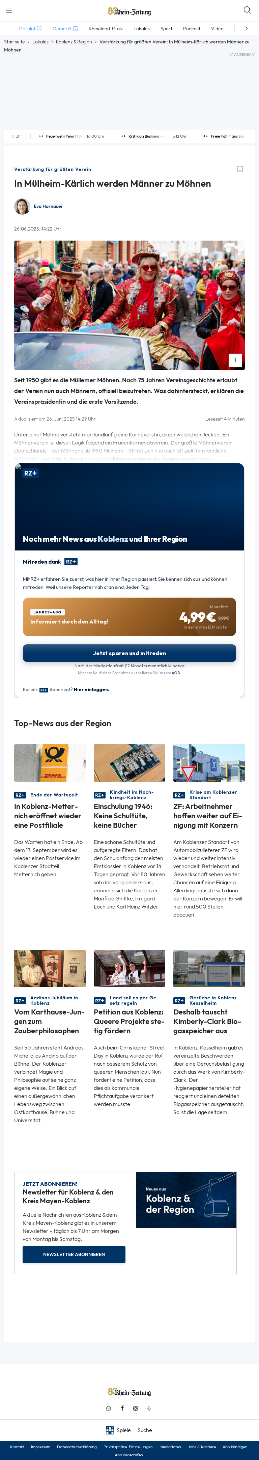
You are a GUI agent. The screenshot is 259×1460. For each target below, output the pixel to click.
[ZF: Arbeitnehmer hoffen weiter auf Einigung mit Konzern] (209, 762)
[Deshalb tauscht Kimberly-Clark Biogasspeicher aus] (209, 967)
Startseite (14, 42)
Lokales (40, 42)
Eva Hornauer (48, 206)
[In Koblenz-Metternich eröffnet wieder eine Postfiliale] (50, 762)
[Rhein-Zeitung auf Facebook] (122, 1408)
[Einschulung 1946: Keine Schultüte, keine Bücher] (129, 762)
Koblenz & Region (74, 42)
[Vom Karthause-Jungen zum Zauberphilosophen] (50, 967)
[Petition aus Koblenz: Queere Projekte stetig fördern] (129, 967)
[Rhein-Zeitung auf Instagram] (135, 1408)
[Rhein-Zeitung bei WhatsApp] (108, 1408)
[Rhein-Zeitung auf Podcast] (149, 1408)
